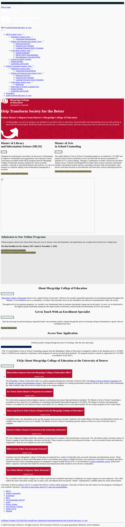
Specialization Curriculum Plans (28, 57)
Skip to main (6, 7)
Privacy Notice (11, 504)
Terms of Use (11, 509)
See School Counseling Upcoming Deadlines (18, 253)
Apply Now (16, 347)
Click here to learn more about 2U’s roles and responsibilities (44, 487)
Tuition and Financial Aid (26, 41)
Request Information (9, 328)
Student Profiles (17, 61)
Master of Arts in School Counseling (104, 381)
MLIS (13, 34)
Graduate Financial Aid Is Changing (29, 48)
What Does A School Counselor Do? (25, 87)
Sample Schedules (23, 53)
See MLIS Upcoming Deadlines (13, 250)
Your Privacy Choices (14, 507)
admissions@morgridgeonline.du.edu (58, 520)
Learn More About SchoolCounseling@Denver (73, 171)
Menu (3, 27)
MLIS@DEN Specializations (27, 55)
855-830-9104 (14, 520)
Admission (20, 37)
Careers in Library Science (21, 59)
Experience (10, 93)
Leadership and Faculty (20, 64)
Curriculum (21, 50)
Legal (8, 502)
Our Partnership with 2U (15, 500)
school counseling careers (100, 461)
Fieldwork (20, 84)
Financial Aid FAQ (23, 44)
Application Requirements (26, 39)
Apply (18, 27)
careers (65, 459)
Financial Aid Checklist (25, 46)
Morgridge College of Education (14, 298)
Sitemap (9, 511)
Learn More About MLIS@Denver (14, 174)
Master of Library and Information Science (25, 383)
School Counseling (18, 66)
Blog (8, 498)
